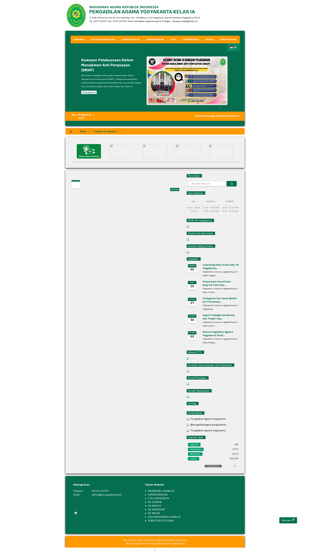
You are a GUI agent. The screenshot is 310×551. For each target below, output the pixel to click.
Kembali (174, 189)
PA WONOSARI (156, 509)
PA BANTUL (154, 505)
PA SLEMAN (154, 502)
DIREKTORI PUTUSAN (161, 520)
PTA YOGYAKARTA (158, 498)
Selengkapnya (89, 92)
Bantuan (287, 520)
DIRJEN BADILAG (158, 494)
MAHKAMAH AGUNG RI (161, 490)
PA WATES (154, 513)
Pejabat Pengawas (105, 131)
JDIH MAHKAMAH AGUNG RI (164, 516)
